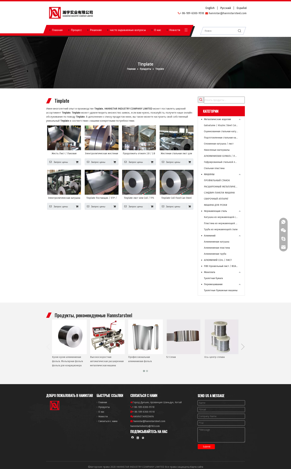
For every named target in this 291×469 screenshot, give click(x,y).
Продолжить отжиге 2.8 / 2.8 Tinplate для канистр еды (139, 153)
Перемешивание (213, 284)
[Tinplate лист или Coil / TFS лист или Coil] (139, 182)
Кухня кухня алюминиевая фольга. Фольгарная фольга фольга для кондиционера (67, 361)
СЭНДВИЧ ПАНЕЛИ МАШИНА (219, 192)
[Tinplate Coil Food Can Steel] (176, 182)
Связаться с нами (107, 421)
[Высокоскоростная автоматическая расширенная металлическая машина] (107, 336)
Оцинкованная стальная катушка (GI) (222, 131)
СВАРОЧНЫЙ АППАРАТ (216, 198)
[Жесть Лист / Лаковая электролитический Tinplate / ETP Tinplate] (64, 141)
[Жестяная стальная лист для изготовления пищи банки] (176, 142)
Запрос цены (61, 162)
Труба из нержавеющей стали (220, 229)
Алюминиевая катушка (216, 241)
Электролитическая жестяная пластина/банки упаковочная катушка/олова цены (101, 153)
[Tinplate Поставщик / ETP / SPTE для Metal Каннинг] (102, 182)
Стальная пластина (214, 168)
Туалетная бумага (213, 278)
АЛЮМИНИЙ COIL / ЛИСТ (218, 260)
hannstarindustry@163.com (145, 426)
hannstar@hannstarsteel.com (149, 421)
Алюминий (209, 235)
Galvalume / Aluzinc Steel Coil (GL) (222, 125)
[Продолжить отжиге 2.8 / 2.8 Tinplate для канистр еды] (139, 141)
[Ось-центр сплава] (221, 336)
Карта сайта (196, 466)
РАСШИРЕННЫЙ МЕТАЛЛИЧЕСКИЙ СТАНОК (222, 186)
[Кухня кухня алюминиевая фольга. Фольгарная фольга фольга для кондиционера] (69, 336)
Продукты (104, 407)
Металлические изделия (217, 119)
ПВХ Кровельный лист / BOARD (221, 266)
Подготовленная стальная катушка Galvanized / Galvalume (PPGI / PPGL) (222, 137)
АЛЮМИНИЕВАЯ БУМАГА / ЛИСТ (221, 156)
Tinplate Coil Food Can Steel (176, 198)
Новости (174, 30)
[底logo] (55, 406)
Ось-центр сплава (214, 357)
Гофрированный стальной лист (221, 162)
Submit (207, 446)
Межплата (209, 272)
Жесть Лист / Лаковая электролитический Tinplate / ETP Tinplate (64, 153)
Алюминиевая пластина (217, 247)
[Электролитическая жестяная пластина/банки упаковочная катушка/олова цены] (102, 140)
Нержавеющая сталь (215, 211)
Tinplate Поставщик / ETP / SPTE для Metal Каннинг (101, 198)
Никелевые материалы (217, 150)
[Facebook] (133, 438)
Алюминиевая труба (215, 253)
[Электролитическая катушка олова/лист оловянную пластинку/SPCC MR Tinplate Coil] (64, 187)
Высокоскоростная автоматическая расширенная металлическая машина (107, 361)
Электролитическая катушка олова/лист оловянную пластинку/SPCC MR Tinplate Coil (64, 198)
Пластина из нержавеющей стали (222, 223)
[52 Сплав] (183, 336)
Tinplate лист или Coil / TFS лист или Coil (139, 198)
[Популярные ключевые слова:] (201, 100)
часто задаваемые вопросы (128, 30)
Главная (57, 30)
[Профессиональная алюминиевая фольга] (145, 336)
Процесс (76, 30)
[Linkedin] (138, 438)
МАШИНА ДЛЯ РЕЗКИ (215, 205)
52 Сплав (171, 357)
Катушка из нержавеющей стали (222, 217)
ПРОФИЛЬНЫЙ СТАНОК (217, 180)
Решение (96, 30)
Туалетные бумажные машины (220, 290)
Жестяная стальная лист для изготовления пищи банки (176, 153)
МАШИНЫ (209, 174)
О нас (157, 30)
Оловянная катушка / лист (219, 143)
